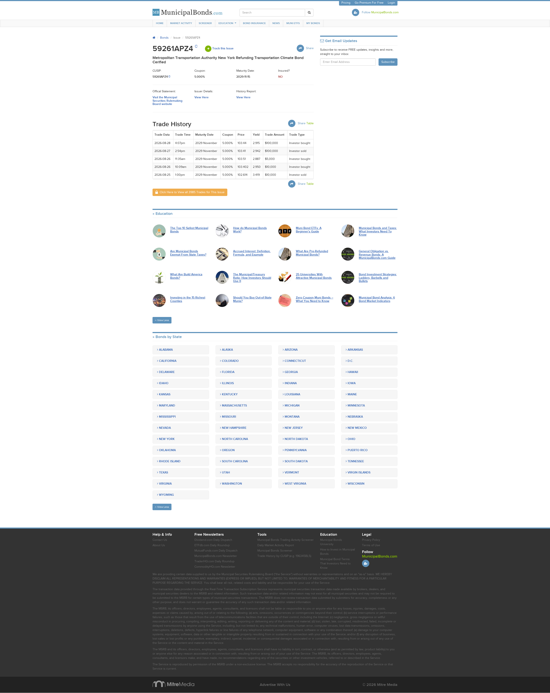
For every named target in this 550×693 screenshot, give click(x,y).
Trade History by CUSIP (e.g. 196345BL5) (284, 556)
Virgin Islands (358, 472)
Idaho (163, 383)
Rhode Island (169, 461)
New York (166, 439)
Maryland (166, 405)
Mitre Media (173, 684)
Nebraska (355, 417)
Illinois (227, 383)
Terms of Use (371, 545)
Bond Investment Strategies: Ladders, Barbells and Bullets (378, 278)
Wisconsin (355, 483)
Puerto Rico (357, 450)
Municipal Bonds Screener (274, 550)
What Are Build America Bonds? (186, 276)
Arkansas (355, 350)
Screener (205, 23)
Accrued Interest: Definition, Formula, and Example (251, 253)
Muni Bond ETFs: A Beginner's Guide (308, 229)
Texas (163, 472)
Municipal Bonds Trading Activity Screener (285, 540)
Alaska (227, 350)
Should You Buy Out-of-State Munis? (252, 299)
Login (391, 3)
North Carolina (234, 439)
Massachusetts (234, 405)
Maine (352, 394)
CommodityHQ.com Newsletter (214, 567)
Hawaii (352, 372)
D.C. (350, 361)
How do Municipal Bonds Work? (250, 229)
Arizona (291, 350)
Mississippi (167, 417)
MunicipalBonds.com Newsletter (215, 556)
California (167, 361)
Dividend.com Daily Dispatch (213, 540)
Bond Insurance (254, 23)
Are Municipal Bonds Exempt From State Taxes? (188, 253)
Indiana (290, 383)
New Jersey (293, 428)
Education (225, 23)
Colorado (230, 361)
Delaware (166, 372)
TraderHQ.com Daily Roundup (214, 561)
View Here (201, 97)
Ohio (351, 439)
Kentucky (229, 394)
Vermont (291, 472)
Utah (225, 472)
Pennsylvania (295, 450)
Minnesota (356, 405)
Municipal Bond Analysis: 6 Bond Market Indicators (377, 299)
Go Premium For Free (369, 3)
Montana (291, 417)
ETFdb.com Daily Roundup (212, 545)
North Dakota (296, 439)
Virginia (165, 483)
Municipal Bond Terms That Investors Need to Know (335, 564)
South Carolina (234, 461)
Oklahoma (167, 450)
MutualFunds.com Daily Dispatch (216, 550)
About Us (159, 545)
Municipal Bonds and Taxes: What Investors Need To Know (378, 231)
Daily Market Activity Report (275, 545)
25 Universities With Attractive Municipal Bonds (314, 276)
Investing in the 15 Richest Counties (187, 299)
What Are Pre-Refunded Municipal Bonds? (312, 253)
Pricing (345, 3)
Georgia (291, 372)
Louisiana (292, 394)
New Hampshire (233, 428)
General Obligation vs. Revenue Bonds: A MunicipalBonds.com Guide (377, 254)
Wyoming (166, 495)
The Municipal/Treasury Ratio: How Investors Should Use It (252, 278)
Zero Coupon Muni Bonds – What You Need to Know (314, 299)
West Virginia (295, 483)
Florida (227, 372)
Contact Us (160, 540)
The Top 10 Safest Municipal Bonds (189, 229)
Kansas (164, 394)
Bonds (164, 37)
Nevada (164, 428)
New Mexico (357, 428)
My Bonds (313, 23)
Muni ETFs (293, 23)
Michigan (291, 405)
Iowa (351, 383)
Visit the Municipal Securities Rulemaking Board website (167, 101)
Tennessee (355, 461)
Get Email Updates (340, 41)
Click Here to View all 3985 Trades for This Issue (191, 192)
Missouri (228, 417)
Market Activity (181, 23)
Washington (231, 483)
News (276, 23)
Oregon (228, 450)
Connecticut (295, 361)
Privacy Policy (371, 540)
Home (159, 23)
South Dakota (296, 461)
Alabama (165, 350)
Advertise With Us (275, 684)
